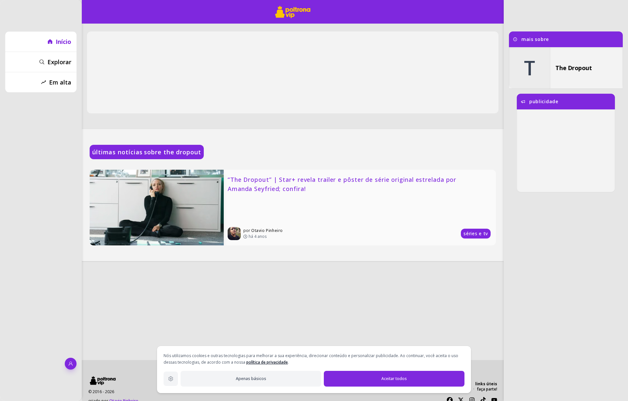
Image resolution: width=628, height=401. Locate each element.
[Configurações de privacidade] (171, 379)
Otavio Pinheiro (267, 230)
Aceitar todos (394, 378)
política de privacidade (267, 362)
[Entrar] (71, 364)
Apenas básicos (251, 378)
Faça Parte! (487, 389)
